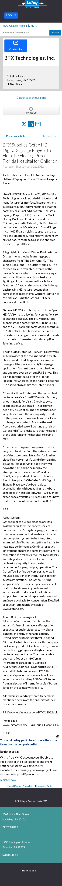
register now (8, 780)
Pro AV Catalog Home (13, 25)
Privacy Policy (28, 786)
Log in (11, 15)
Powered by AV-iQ (44, 786)
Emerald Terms (14, 786)
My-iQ (33, 25)
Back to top (29, 870)
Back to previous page (32, 97)
